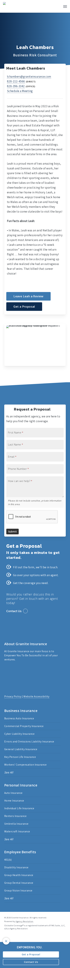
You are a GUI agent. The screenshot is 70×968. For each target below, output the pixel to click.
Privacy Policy (12, 696)
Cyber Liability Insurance (19, 734)
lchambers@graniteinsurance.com (29, 76)
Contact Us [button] (14, 611)
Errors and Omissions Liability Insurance (29, 741)
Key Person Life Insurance (20, 757)
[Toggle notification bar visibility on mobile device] (6, 941)
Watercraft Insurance (17, 831)
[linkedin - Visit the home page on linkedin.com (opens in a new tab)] (11, 936)
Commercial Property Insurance (24, 726)
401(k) (8, 859)
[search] (55, 6)
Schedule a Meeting (20, 91)
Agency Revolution (24, 921)
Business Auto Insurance (19, 718)
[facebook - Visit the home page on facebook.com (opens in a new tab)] (5, 936)
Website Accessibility (36, 696)
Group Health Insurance (18, 875)
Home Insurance (14, 800)
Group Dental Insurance (18, 883)
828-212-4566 (16, 81)
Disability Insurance (16, 867)
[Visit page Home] (10, 6)
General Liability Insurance (20, 749)
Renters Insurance (15, 816)
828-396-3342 (16, 86)
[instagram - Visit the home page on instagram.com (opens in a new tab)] (18, 936)
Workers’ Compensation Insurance (25, 764)
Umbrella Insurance (16, 824)
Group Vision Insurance (18, 890)
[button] (65, 6)
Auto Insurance (13, 793)
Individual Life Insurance (19, 808)
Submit (12, 531)
